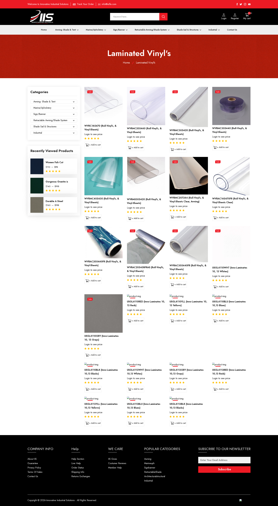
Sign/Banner (119, 29)
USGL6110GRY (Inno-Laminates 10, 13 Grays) (101, 337)
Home (44, 29)
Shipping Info (77, 472)
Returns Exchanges (80, 476)
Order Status (77, 467)
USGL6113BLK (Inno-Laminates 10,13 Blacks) (186, 405)
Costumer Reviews (117, 463)
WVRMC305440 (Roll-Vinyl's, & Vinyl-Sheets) (229, 130)
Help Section (77, 459)
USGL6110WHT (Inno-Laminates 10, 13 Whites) (229, 269)
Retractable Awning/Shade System (151, 29)
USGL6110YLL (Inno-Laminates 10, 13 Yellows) (188, 303)
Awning (147, 459)
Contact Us (232, 29)
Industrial (213, 29)
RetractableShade (153, 472)
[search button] (163, 16)
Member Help (115, 467)
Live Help (76, 463)
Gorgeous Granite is (57, 181)
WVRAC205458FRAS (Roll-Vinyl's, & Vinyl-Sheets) (145, 269)
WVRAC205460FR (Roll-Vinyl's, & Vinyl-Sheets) (102, 263)
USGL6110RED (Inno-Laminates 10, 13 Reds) (146, 303)
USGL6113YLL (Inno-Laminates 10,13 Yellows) (101, 405)
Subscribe (224, 469)
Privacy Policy (34, 467)
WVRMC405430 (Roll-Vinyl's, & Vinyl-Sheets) (101, 200)
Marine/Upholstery (95, 29)
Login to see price (93, 134)
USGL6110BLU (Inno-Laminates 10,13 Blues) (229, 303)
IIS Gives (112, 459)
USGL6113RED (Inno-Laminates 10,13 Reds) (229, 371)
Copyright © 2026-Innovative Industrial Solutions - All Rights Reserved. (62, 500)
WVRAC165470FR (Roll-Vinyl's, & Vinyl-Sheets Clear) (230, 200)
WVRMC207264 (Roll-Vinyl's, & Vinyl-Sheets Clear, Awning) (187, 199)
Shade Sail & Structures (188, 29)
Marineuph (149, 463)
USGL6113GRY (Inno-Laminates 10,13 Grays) (187, 371)
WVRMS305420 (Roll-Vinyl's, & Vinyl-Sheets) (144, 201)
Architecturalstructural (154, 476)
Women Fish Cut (54, 162)
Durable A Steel (54, 201)
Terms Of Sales (35, 472)
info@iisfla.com (109, 4)
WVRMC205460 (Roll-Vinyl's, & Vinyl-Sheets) (144, 130)
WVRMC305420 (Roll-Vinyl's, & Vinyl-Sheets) (187, 132)
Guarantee (33, 463)
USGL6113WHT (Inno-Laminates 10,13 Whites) (144, 371)
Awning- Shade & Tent (65, 29)
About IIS (32, 459)
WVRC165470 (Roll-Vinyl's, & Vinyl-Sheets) (100, 127)
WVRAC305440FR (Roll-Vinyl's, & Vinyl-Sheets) (188, 267)
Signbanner (149, 467)
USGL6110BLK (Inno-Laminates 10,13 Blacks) (101, 371)
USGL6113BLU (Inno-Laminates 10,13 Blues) (143, 405)
